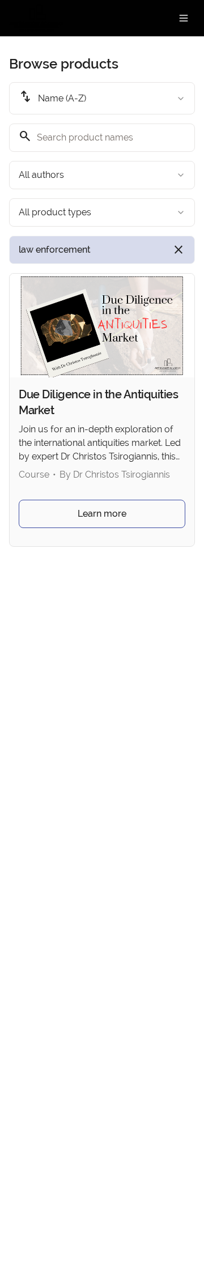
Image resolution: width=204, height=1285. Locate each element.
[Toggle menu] (183, 18)
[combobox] (102, 98)
